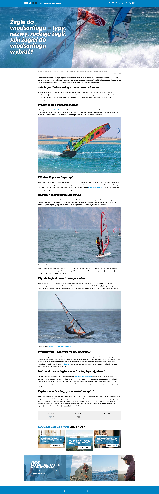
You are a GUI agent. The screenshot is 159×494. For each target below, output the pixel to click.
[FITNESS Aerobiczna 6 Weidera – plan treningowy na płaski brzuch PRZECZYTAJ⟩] (51, 448)
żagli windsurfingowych (95, 187)
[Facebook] (126, 3)
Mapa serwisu (91, 491)
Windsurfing (65, 364)
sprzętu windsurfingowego (56, 110)
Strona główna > (43, 71)
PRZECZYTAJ (57, 445)
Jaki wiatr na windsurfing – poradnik (59, 347)
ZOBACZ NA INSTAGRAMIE (39, 473)
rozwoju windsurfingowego (83, 376)
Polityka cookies (82, 491)
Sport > (50, 71)
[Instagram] (133, 3)
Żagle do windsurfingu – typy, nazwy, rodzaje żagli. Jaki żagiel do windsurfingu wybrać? (80, 71)
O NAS (111, 3)
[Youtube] (130, 3)
